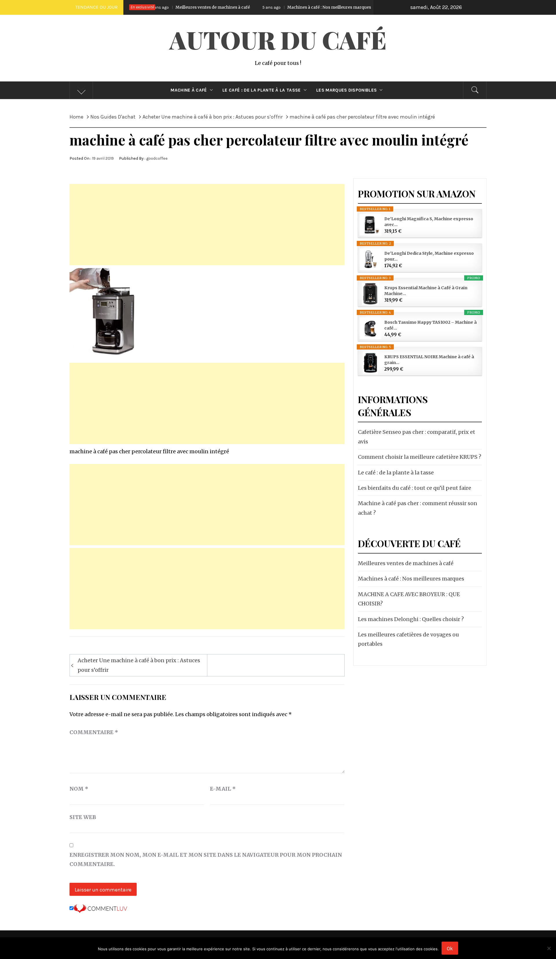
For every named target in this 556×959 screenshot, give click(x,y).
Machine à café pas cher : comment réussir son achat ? (417, 508)
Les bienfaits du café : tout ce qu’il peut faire (414, 488)
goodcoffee (157, 158)
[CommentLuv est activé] (100, 908)
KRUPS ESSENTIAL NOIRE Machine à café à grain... (429, 359)
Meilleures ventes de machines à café (171, 7)
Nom (79, 788)
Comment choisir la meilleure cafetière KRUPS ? (419, 457)
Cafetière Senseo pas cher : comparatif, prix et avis (416, 437)
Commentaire (94, 732)
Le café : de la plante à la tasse (261, 90)
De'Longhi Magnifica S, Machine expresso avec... (428, 221)
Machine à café (189, 90)
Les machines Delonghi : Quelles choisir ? (411, 619)
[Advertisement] (207, 224)
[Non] (549, 951)
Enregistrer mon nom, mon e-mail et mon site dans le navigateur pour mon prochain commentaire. (206, 859)
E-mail (223, 788)
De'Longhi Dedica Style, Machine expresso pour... (429, 256)
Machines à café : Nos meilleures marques (288, 7)
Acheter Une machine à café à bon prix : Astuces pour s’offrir (139, 665)
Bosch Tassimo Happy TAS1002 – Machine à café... (430, 325)
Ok (450, 948)
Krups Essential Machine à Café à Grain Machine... (425, 290)
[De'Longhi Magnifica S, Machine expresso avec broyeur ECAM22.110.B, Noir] (370, 225)
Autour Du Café (278, 39)
